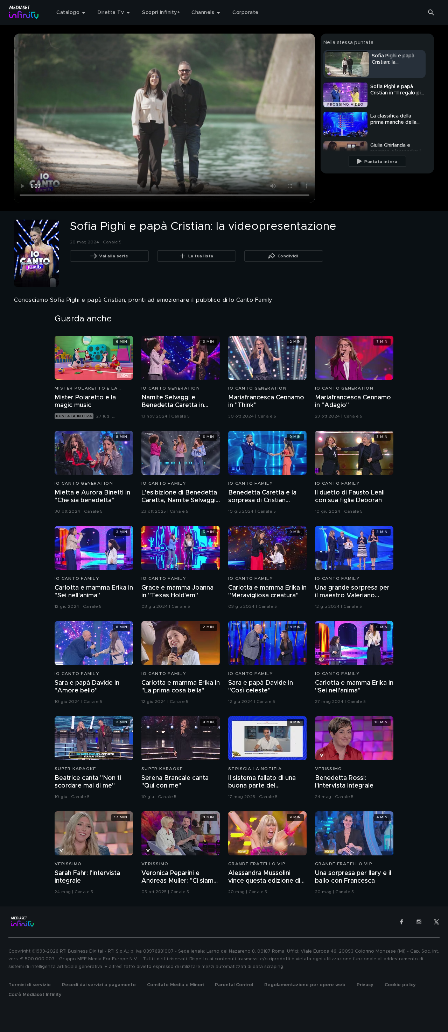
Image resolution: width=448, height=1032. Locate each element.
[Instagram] (419, 922)
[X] (436, 922)
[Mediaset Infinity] (24, 12)
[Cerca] (431, 12)
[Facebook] (401, 922)
